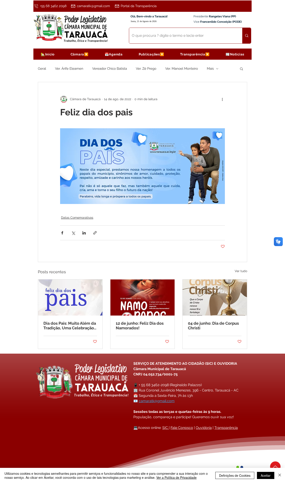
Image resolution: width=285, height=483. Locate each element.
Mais (210, 69)
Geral (42, 69)
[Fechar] (279, 475)
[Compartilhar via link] (95, 233)
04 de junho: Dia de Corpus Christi (213, 325)
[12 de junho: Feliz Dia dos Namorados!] (142, 297)
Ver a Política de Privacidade (176, 477)
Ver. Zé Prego (146, 69)
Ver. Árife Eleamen (69, 69)
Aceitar (266, 475)
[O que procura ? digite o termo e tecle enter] (246, 35)
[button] (79, 54)
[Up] (275, 466)
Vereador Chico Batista (109, 69)
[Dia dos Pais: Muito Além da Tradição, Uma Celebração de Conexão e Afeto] (70, 297)
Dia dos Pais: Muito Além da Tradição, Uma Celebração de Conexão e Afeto (69, 325)
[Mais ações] (222, 99)
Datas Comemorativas (77, 217)
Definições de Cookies (234, 475)
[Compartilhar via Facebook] (62, 233)
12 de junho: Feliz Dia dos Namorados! (140, 325)
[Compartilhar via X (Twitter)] (73, 233)
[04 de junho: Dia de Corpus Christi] (215, 297)
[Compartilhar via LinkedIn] (84, 233)
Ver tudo (241, 271)
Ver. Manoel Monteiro (181, 69)
